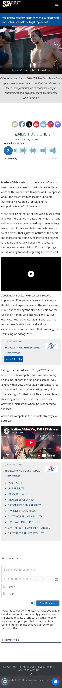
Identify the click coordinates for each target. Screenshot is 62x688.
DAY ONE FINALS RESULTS (23, 511)
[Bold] (4, 579)
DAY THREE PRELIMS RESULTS (26, 533)
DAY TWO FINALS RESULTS (24, 522)
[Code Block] (31, 579)
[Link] (35, 579)
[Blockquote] (27, 579)
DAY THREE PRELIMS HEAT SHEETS (29, 527)
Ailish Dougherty (35, 134)
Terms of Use (9, 628)
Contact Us (9, 666)
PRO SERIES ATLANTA (21, 499)
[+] (42, 579)
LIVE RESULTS (16, 488)
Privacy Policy (44, 666)
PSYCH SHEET (16, 483)
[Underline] (12, 579)
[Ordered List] (19, 579)
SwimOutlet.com (52, 83)
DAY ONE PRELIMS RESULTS (24, 505)
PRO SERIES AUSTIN (20, 494)
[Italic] (8, 579)
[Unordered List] (23, 579)
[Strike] (16, 579)
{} (39, 579)
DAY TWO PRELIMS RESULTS (25, 516)
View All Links (14, 359)
